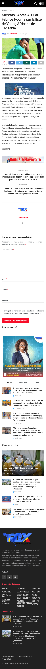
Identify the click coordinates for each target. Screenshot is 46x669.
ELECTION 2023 (23, 592)
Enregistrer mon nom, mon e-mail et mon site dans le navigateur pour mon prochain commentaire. (24, 312)
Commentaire (8, 249)
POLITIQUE (36, 592)
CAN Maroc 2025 (6, 596)
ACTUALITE (11, 11)
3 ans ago (24, 34)
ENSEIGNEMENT (23, 595)
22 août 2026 (18, 517)
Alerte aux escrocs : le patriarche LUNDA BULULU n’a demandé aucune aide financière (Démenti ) (27, 390)
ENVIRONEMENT (23, 598)
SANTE (34, 595)
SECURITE (36, 598)
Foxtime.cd (13, 34)
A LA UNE (5, 589)
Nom (4, 279)
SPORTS (35, 604)
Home (4, 11)
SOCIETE (35, 601)
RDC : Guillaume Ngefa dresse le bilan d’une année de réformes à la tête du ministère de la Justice (27, 499)
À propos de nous (23, 656)
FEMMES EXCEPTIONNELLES (24, 602)
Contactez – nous (8, 656)
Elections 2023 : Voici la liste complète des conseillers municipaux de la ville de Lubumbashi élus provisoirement (28, 403)
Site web (5, 300)
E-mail (5, 290)
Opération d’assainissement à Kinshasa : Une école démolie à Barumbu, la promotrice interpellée (28, 511)
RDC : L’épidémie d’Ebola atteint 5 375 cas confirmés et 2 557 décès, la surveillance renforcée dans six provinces (21, 468)
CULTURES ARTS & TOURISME (6, 602)
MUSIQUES (36, 589)
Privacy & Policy (7, 659)
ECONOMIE (21, 589)
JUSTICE (20, 606)
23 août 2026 (9, 473)
